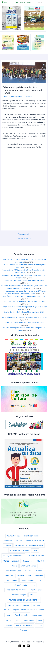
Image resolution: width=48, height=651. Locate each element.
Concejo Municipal (36, 555)
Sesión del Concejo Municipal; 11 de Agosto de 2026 (24, 322)
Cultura (14, 566)
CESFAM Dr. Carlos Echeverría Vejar (29, 545)
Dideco (39, 571)
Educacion (9, 576)
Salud (8, 615)
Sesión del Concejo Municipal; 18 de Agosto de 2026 (24, 280)
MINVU (32, 595)
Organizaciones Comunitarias (18, 605)
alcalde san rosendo (32, 536)
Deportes (6, 96)
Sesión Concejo (12, 620)
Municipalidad (16, 96)
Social (40, 620)
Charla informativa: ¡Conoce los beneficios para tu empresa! (24, 317)
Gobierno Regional (28, 580)
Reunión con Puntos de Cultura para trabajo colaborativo (24, 296)
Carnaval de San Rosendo (13, 541)
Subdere (9, 625)
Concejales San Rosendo (13, 556)
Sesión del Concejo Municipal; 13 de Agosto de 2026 (24, 312)
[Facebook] (19, 645)
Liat (40, 580)
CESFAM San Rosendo (19, 550)
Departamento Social (13, 571)
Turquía (39, 625)
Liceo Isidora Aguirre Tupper (16, 590)
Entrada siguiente (24, 238)
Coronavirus (27, 561)
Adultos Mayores (13, 536)
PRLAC (6, 610)
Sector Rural (37, 615)
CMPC (35, 550)
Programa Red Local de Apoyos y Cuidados (28, 610)
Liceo (33, 585)
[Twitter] (24, 645)
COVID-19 (40, 561)
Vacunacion (24, 630)
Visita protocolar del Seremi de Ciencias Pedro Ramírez (24, 301)
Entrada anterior (24, 234)
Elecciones (39, 576)
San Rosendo (27, 96)
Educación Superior (24, 576)
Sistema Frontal (28, 620)
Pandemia (37, 605)
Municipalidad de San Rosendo (24, 600)
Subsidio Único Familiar (24, 625)
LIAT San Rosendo (20, 585)
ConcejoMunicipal (11, 561)
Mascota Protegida (19, 595)
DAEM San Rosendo (28, 566)
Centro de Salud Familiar (35, 541)
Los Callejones (36, 590)
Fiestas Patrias (11, 580)
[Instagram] (28, 645)
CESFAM (8, 545)
